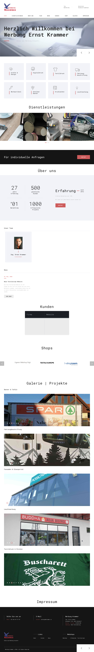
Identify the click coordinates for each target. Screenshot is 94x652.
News (48, 15)
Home (5, 15)
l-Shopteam (73, 638)
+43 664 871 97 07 (15, 619)
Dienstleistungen (17, 15)
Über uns (31, 15)
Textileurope (81, 638)
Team (40, 15)
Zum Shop (9, 296)
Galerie (75, 15)
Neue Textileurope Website (13, 281)
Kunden (57, 15)
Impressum (86, 15)
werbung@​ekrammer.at (46, 619)
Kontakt (83, 157)
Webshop (65, 638)
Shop (66, 15)
